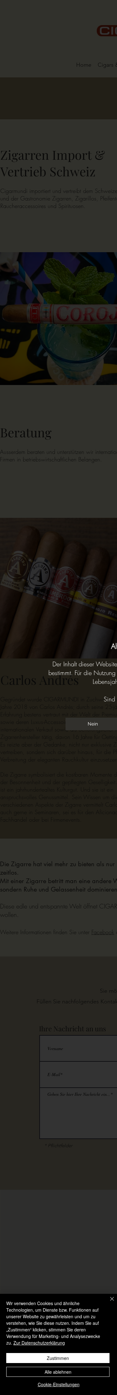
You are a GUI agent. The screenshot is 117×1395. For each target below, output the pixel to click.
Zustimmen (58, 1358)
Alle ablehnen (58, 1372)
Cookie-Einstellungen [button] (59, 1384)
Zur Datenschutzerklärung (39, 1343)
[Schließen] (108, 1302)
